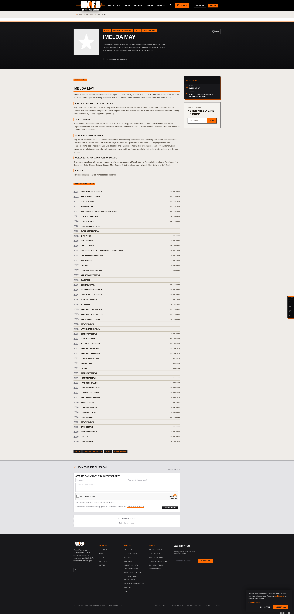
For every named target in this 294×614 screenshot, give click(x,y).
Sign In (213, 5)
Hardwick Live (87, 206)
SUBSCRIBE (205, 561)
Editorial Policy (156, 565)
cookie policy (279, 596)
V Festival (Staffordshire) (92, 314)
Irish (137, 31)
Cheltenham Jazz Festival (92, 255)
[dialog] (269, 601)
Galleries (103, 561)
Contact (128, 557)
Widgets (127, 587)
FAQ (125, 591)
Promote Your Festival (134, 583)
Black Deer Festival (90, 216)
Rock (107, 31)
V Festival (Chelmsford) (91, 309)
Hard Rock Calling (89, 383)
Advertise (128, 561)
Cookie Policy (155, 553)
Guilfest (85, 437)
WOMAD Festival (88, 402)
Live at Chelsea (87, 246)
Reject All (265, 607)
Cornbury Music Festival (92, 270)
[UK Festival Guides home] (84, 544)
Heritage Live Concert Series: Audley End (99, 211)
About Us (128, 549)
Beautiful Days (87, 202)
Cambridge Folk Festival (92, 192)
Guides (149, 5)
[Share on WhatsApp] (290, 311)
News (127, 5)
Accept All (281, 607)
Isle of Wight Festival (90, 197)
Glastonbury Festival (90, 226)
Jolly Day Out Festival (91, 344)
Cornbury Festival (89, 334)
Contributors (130, 553)
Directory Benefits (132, 573)
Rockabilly (149, 31)
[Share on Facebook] (290, 306)
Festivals (114, 5)
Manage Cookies (156, 557)
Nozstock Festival (89, 300)
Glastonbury (87, 417)
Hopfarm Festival (88, 378)
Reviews (138, 5)
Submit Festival (131, 565)
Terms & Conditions (158, 561)
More (161, 5)
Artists (89, 14)
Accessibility (155, 569)
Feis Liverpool (87, 241)
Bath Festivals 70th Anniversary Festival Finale (102, 251)
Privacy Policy (155, 549)
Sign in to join (174, 469)
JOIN (212, 120)
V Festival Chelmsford (91, 353)
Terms (217, 605)
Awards (102, 565)
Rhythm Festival (88, 339)
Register (200, 5)
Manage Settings (255, 602)
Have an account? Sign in (135, 507)
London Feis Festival (90, 393)
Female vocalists (122, 31)
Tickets (182, 5)
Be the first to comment (115, 59)
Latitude (84, 265)
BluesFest (85, 280)
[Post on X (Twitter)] (290, 301)
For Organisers (131, 569)
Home (79, 14)
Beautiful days (87, 422)
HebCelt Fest (86, 260)
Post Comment (170, 508)
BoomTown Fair (87, 285)
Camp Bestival (87, 427)
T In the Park (86, 363)
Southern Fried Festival (91, 290)
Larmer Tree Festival (90, 329)
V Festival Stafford (89, 348)
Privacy (208, 605)
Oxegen (84, 368)
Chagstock (86, 236)
